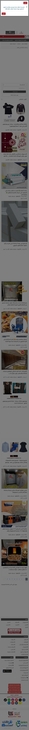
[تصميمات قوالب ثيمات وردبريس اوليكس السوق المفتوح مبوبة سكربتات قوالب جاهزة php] (14, 8)
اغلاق (25, 2)
